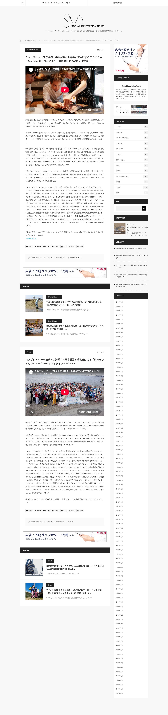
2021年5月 (119, 545)
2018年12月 (120, 658)
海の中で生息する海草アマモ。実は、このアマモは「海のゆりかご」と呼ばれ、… (137, 235)
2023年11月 (120, 428)
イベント (131, 127)
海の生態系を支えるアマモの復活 (137, 228)
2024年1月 (119, 419)
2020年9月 (119, 580)
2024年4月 (119, 406)
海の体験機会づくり (31, 41)
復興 (131, 165)
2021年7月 (119, 541)
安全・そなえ (131, 160)
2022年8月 (119, 493)
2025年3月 (119, 363)
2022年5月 (119, 506)
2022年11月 (120, 480)
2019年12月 (120, 615)
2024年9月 (119, 389)
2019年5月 (119, 645)
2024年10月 (120, 384)
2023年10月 (120, 432)
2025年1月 (119, 371)
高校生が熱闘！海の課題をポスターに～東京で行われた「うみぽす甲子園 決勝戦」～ (75, 327)
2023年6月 (119, 450)
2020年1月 (119, 611)
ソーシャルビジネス (131, 138)
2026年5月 (119, 302)
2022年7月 (119, 498)
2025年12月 (120, 324)
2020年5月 (119, 598)
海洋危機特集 (117, 3)
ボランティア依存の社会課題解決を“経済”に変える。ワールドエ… (132, 266)
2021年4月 (119, 550)
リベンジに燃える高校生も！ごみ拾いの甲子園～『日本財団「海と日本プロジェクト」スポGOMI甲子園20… (74, 591)
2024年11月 (120, 380)
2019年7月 (119, 637)
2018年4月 (119, 680)
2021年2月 (119, 558)
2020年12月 (120, 567)
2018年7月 (119, 676)
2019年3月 (119, 650)
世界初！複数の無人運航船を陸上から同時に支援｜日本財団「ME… (131, 276)
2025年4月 (119, 358)
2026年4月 (119, 306)
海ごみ (29, 352)
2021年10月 (120, 528)
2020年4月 (119, 602)
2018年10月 (120, 667)
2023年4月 (119, 458)
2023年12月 (120, 424)
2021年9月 (119, 532)
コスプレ (131, 132)
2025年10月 (120, 332)
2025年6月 (119, 350)
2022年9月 (119, 489)
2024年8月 (119, 393)
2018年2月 (119, 689)
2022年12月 (120, 476)
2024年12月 (120, 376)
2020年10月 (120, 576)
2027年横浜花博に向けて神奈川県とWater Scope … (132, 248)
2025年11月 (120, 328)
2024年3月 (119, 411)
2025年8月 (119, 341)
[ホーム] (22, 3)
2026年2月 (119, 315)
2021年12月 (120, 519)
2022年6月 (119, 502)
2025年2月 (119, 367)
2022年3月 (119, 515)
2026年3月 (119, 311)
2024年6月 (119, 402)
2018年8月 (119, 671)
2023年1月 (119, 471)
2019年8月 (119, 632)
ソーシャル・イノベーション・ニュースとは (56, 3)
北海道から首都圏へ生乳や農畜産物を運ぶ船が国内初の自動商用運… (131, 285)
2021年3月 (119, 554)
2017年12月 (120, 693)
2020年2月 (119, 606)
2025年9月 (119, 337)
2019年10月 (120, 624)
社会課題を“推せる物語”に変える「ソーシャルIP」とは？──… (132, 257)
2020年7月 (119, 589)
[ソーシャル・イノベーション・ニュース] (84, 27)
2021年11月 (120, 524)
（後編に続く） (31, 238)
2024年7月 (119, 398)
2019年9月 (119, 628)
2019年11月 (120, 619)
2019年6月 (119, 641)
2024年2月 (119, 415)
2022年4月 (119, 511)
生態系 (131, 187)
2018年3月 (119, 684)
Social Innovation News (131, 86)
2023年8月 (119, 441)
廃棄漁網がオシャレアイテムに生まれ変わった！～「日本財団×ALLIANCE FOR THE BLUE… (75, 567)
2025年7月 (119, 345)
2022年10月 (120, 484)
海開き (131, 182)
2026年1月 (119, 319)
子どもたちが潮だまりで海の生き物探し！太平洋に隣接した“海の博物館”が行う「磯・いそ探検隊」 (74, 303)
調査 (131, 193)
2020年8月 (119, 584)
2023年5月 (119, 454)
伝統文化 (131, 154)
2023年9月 (119, 437)
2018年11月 (120, 663)
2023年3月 (119, 463)
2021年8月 (119, 537)
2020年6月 (119, 593)
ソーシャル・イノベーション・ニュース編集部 (49, 257)
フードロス (131, 149)
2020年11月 (120, 571)
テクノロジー (131, 143)
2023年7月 (119, 445)
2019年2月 (119, 654)
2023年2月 (119, 467)
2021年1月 (119, 563)
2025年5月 (119, 354)
